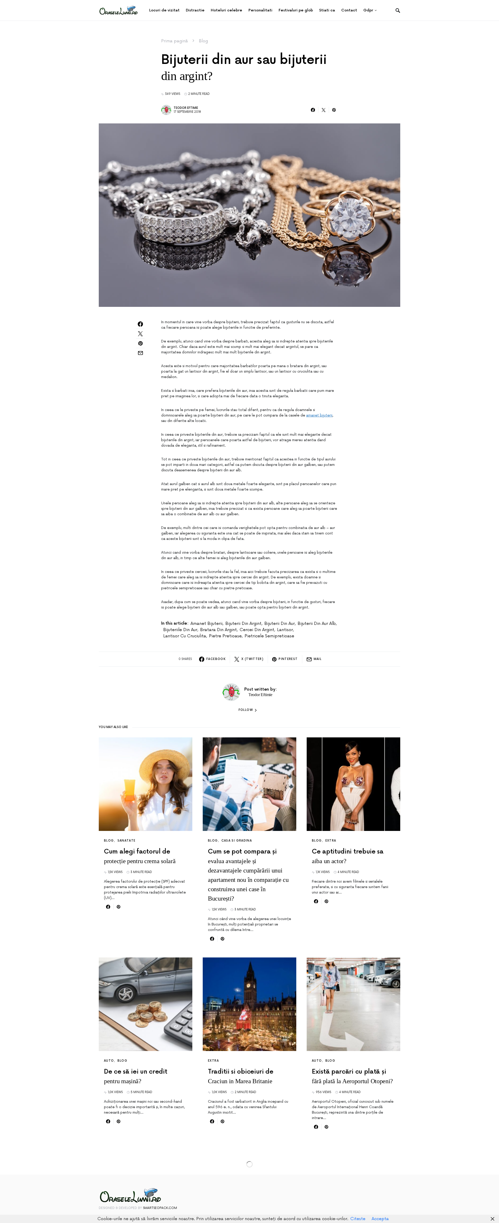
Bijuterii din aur (279, 623)
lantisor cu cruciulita (184, 636)
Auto (109, 1060)
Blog (203, 41)
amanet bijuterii (319, 415)
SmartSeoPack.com (160, 1208)
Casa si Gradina (236, 840)
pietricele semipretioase (269, 636)
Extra (330, 840)
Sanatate (126, 840)
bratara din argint (218, 629)
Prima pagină (174, 41)
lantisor (285, 629)
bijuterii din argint (243, 623)
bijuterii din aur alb (317, 623)
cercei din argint (257, 629)
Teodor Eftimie (186, 108)
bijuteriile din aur (180, 629)
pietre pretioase (225, 636)
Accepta (380, 1218)
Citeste (357, 1218)
